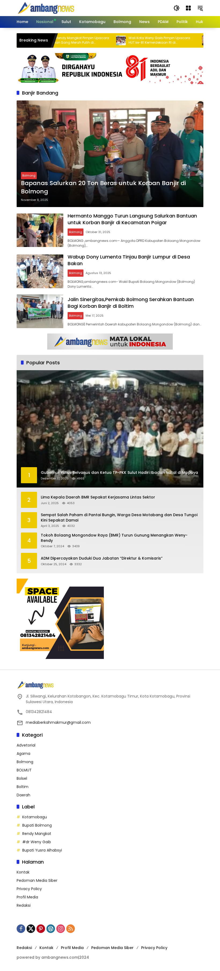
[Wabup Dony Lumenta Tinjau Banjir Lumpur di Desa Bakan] (40, 271)
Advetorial (26, 745)
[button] (176, 8)
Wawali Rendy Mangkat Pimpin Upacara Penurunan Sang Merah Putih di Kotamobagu (56, 40)
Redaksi (24, 905)
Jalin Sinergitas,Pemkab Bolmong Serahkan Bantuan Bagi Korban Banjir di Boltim (131, 302)
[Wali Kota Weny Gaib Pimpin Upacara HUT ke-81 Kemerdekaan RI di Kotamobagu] (101, 40)
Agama (23, 753)
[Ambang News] (47, 7)
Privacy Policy (29, 888)
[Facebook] (21, 928)
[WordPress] (50, 928)
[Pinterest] (40, 928)
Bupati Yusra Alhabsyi (42, 850)
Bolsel (22, 778)
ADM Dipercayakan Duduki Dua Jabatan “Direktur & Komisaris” (102, 558)
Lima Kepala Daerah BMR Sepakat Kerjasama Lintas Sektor (98, 497)
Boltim (22, 786)
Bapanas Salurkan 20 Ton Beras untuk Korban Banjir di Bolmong (103, 187)
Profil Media (27, 897)
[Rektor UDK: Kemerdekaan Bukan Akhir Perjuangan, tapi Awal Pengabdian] (187, 40)
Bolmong (28, 175)
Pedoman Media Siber (37, 880)
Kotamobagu (34, 817)
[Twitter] (31, 928)
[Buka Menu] (188, 8)
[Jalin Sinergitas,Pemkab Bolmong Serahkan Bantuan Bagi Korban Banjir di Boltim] (40, 311)
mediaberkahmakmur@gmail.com (58, 722)
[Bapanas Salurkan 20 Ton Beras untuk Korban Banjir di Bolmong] (110, 153)
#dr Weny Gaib (36, 842)
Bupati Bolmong (37, 825)
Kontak (23, 872)
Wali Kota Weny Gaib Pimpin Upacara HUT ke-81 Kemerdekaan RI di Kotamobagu (140, 40)
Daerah (23, 795)
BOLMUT (24, 770)
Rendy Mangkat (36, 833)
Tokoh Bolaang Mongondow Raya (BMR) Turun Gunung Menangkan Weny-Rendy (114, 538)
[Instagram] (60, 928)
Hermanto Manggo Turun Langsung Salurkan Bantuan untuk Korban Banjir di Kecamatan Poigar (132, 219)
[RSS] (70, 928)
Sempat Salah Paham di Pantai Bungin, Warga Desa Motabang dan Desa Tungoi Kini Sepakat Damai (119, 517)
